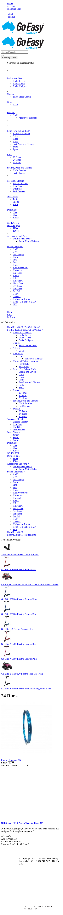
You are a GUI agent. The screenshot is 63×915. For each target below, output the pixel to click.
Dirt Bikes (17, 188)
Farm (15, 204)
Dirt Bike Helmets (21, 238)
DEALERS (10, 871)
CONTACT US (30, 896)
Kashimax (17, 270)
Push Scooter (19, 191)
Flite (15, 259)
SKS (15, 304)
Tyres (15, 149)
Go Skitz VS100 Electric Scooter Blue (19, 599)
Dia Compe (18, 254)
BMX (15, 104)
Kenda (16, 275)
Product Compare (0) (11, 760)
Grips (15, 136)
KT (14, 278)
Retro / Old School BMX (24, 301)
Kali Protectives (20, 267)
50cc (15, 212)
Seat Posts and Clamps (23, 144)
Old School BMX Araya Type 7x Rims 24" (22, 823)
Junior (16, 199)
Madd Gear (18, 283)
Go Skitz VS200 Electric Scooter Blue (19, 614)
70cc (15, 215)
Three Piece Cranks (22, 96)
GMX (16, 115)
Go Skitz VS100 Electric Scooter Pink (19, 659)
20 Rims (17, 157)
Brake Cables (19, 83)
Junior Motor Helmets (29, 241)
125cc (15, 217)
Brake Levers (19, 81)
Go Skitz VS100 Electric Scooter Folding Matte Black (26, 688)
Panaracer (17, 288)
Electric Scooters (20, 183)
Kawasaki (17, 273)
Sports (16, 202)
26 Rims (17, 162)
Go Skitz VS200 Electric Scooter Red (18, 644)
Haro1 (16, 265)
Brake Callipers (20, 86)
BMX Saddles (19, 170)
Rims (15, 141)
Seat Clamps (18, 173)
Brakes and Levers (21, 133)
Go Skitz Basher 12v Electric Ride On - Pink (22, 673)
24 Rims (17, 160)
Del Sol (16, 291)
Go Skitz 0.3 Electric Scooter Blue (17, 629)
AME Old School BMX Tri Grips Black (20, 554)
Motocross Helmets (28, 118)
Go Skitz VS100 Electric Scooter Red (18, 569)
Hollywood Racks (21, 299)
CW (15, 252)
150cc (15, 231)
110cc (15, 228)
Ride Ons (17, 186)
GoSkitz (17, 296)
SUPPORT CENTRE (10, 883)
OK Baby (17, 286)
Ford (15, 262)
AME (15, 249)
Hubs (15, 139)
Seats (15, 146)
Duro (15, 257)
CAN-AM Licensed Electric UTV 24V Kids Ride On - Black (29, 584)
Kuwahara (18, 280)
